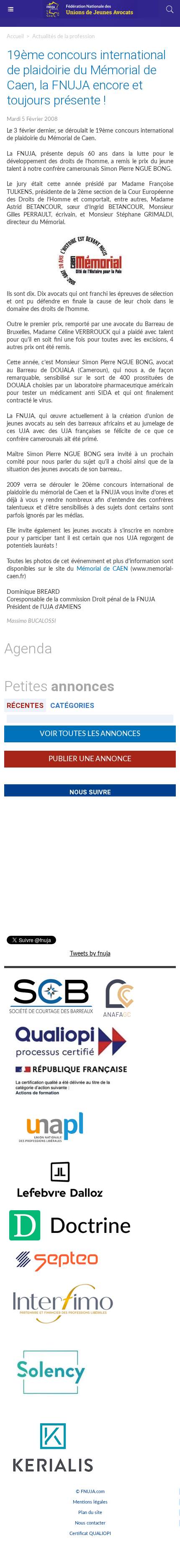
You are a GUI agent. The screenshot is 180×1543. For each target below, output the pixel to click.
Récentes (25, 705)
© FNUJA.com (90, 1491)
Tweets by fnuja (90, 954)
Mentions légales (90, 1502)
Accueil (15, 36)
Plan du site (90, 1512)
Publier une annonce (90, 758)
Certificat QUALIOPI (90, 1533)
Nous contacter (90, 1523)
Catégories (72, 705)
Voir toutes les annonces (90, 733)
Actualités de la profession (63, 36)
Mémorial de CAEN (102, 569)
